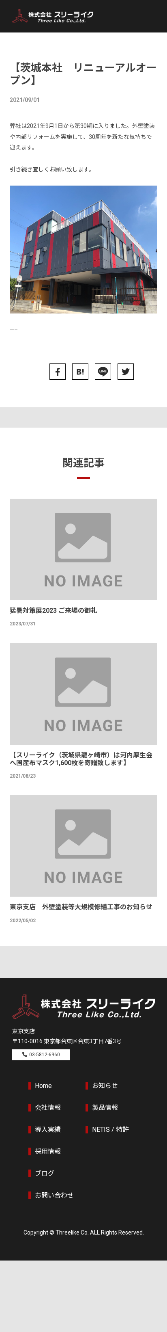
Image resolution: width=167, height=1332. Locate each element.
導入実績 (48, 1129)
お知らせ (105, 1086)
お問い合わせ (54, 1195)
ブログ (44, 1173)
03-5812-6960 (44, 1054)
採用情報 (48, 1151)
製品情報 (105, 1107)
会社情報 (48, 1107)
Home (43, 1086)
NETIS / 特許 (110, 1129)
